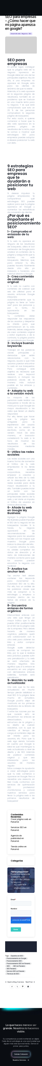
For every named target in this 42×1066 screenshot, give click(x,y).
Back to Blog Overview (16, 982)
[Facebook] (12, 986)
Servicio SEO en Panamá (15, 971)
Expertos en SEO (17, 956)
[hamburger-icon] (37, 8)
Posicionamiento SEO (14, 961)
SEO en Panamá (19, 966)
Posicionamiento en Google (16, 958)
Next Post (29, 982)
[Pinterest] (22, 986)
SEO (8, 966)
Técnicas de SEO (13, 974)
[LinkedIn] (28, 986)
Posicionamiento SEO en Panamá (18, 963)
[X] (17, 986)
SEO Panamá (11, 969)
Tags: (7, 956)
